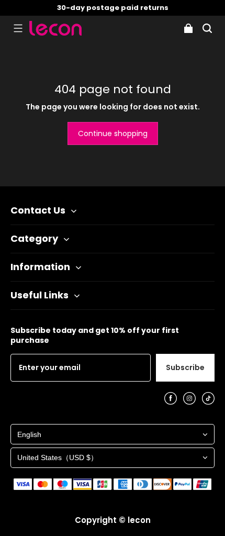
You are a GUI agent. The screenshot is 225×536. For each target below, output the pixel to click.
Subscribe (185, 367)
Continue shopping (113, 133)
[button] (17, 28)
